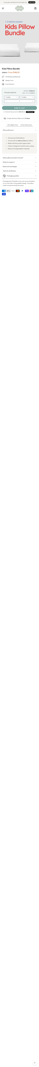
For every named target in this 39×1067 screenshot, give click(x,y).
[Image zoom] (19, 37)
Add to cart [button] (19, 108)
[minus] (6, 101)
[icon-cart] (35, 8)
